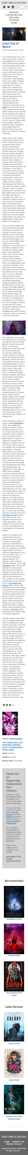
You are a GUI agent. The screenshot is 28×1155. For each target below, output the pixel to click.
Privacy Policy (14, 1144)
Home (7, 1142)
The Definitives (14, 15)
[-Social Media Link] (4, 7)
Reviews (14, 12)
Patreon (14, 20)
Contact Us (18, 1142)
